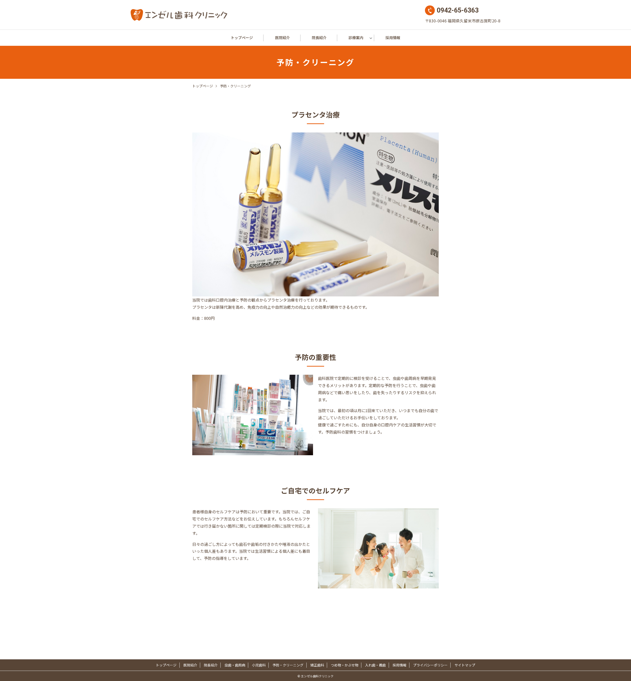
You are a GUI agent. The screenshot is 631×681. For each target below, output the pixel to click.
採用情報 (393, 37)
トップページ (242, 37)
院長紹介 (319, 37)
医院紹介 (282, 37)
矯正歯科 (317, 665)
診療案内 (356, 37)
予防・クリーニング (287, 665)
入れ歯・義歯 (375, 665)
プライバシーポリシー (430, 665)
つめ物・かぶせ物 (344, 665)
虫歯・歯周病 (235, 665)
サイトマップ (465, 665)
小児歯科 (259, 665)
